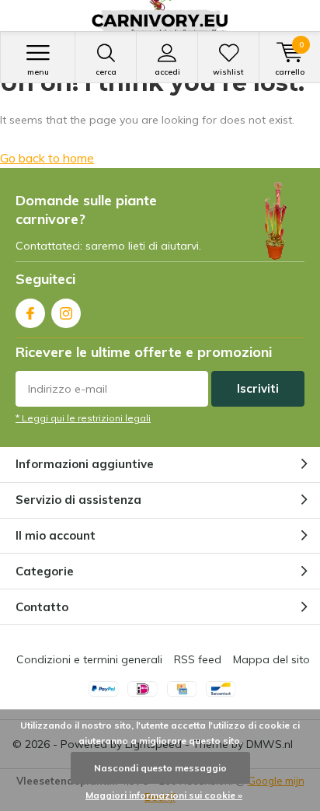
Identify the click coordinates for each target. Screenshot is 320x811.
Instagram (66, 313)
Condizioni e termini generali (89, 659)
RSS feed (197, 659)
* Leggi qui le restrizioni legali (83, 418)
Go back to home (47, 158)
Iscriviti (258, 388)
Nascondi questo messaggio (160, 768)
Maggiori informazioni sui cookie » (163, 795)
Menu (38, 72)
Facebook (30, 313)
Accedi (167, 72)
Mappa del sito (271, 659)
